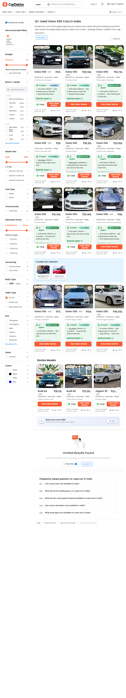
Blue (14, 382)
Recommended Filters (16, 30)
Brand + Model (12, 82)
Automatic (13, 211)
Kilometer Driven (13, 220)
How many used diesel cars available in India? (62, 506)
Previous (34, 56)
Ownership (10, 262)
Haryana (12, 336)
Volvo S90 (42, 72)
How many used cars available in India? (59, 484)
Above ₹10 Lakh (15, 73)
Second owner (14, 266)
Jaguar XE (101, 392)
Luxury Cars (59, 276)
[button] (47, 92)
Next (60, 56)
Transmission (12, 207)
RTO (7, 316)
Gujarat (12, 332)
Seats (8, 352)
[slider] (6, 65)
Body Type (10, 279)
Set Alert (112, 421)
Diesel (11, 194)
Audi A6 (42, 392)
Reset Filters (71, 464)
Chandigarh (14, 324)
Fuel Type (10, 189)
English (93, 4)
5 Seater (12, 357)
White (15, 370)
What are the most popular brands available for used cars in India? (70, 498)
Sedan (18, 284)
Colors (8, 366)
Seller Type (10, 293)
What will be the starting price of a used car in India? (64, 491)
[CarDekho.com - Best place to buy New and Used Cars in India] (13, 4)
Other (15, 378)
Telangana (13, 320)
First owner (13, 270)
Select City (116, 12)
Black (15, 374)
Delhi (11, 328)
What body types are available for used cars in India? (65, 513)
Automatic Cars (43, 276)
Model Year (10, 152)
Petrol (11, 197)
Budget (9, 54)
